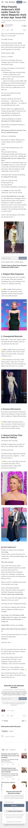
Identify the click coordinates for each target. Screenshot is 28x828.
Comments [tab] (4, 731)
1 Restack (12, 710)
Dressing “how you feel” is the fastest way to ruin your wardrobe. (10, 755)
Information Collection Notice (16, 703)
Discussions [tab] (12, 749)
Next (23, 720)
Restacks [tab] (11, 731)
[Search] (25, 749)
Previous (6, 720)
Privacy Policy (19, 817)
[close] (23, 785)
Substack (6, 825)
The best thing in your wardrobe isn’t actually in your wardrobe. (9, 770)
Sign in (25, 2)
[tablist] (7, 731)
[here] (3, 675)
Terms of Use (21, 702)
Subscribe (19, 2)
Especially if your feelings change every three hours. (9, 760)
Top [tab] (3, 749)
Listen (24, 25)
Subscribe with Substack (15, 811)
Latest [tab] (6, 749)
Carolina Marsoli (9, 25)
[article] (14, 759)
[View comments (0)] (7, 29)
